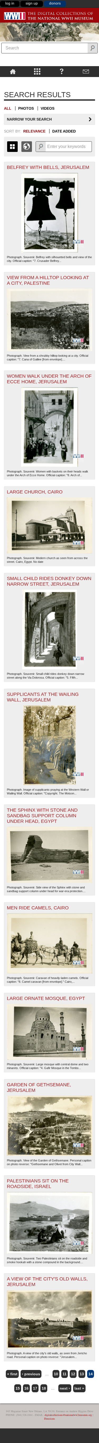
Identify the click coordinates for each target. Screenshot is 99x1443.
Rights (12, 80)
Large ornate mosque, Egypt (46, 998)
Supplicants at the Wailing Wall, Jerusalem (43, 697)
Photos (26, 108)
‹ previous (31, 1374)
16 (26, 1388)
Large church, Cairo (35, 492)
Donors (55, 3)
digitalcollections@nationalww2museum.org (68, 1415)
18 (44, 1388)
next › (65, 1388)
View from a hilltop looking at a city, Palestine (48, 280)
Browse (37, 71)
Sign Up (32, 3)
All (7, 108)
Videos (47, 108)
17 (35, 1388)
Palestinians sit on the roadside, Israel (38, 1183)
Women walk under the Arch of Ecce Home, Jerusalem (49, 378)
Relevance (34, 131)
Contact (86, 71)
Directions (49, 1418)
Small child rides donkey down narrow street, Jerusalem (49, 581)
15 (18, 1388)
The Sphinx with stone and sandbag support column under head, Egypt (42, 815)
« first (12, 1374)
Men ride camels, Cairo (38, 907)
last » (79, 1388)
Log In (9, 3)
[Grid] (12, 146)
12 (73, 1374)
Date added (64, 131)
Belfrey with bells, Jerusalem (48, 167)
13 (82, 1374)
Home (13, 71)
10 (56, 1374)
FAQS (62, 71)
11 (65, 1374)
